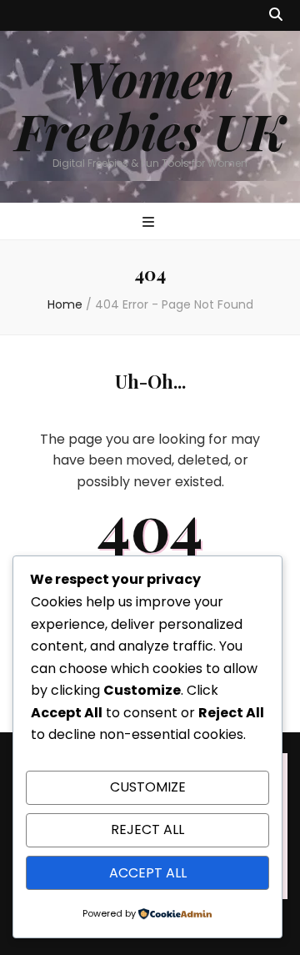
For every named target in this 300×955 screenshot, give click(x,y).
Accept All (148, 872)
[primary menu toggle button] (150, 223)
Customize (148, 787)
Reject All (147, 829)
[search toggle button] (275, 15)
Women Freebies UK (150, 103)
